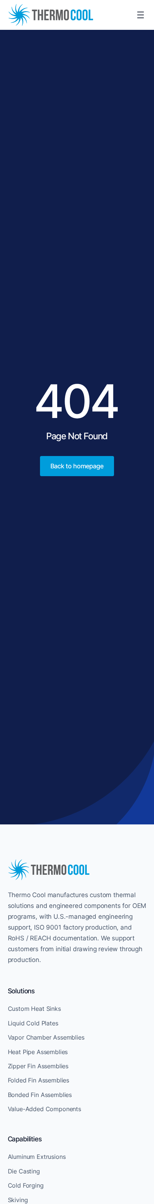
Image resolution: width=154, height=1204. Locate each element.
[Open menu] (140, 15)
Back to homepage (77, 466)
